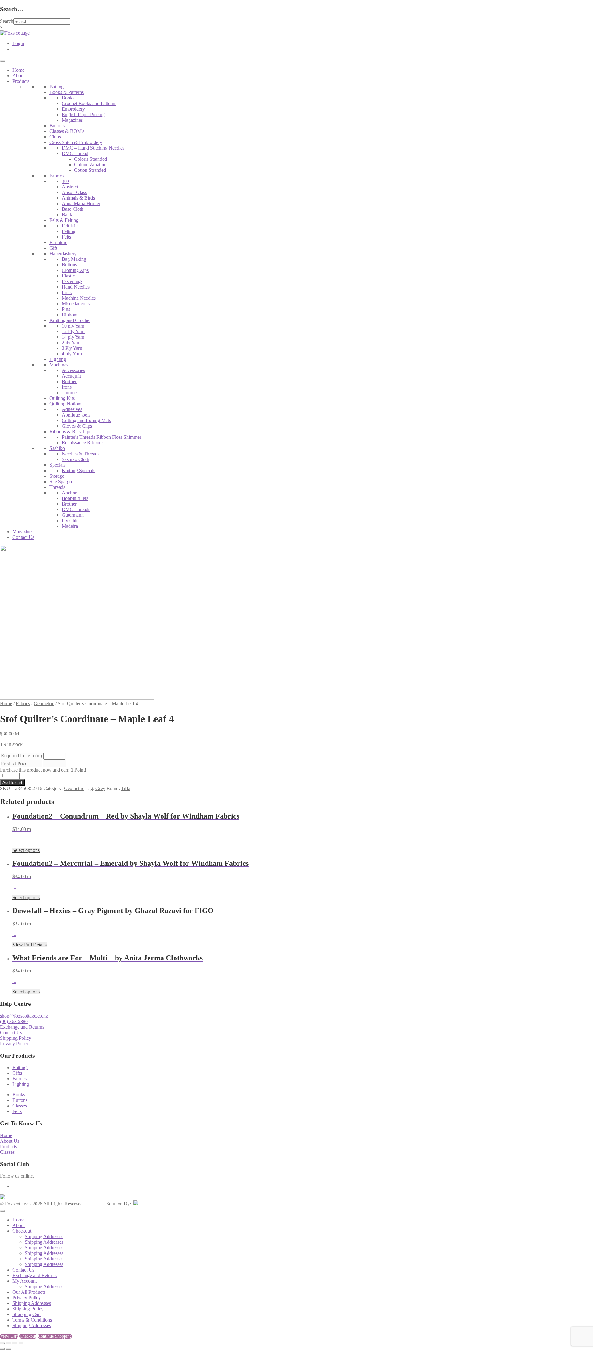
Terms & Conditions (32, 1319)
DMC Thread (75, 153)
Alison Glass (74, 192)
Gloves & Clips (77, 426)
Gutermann (73, 515)
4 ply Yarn (72, 353)
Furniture (58, 242)
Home (18, 70)
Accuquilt (71, 376)
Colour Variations (91, 164)
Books (68, 97)
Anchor (69, 492)
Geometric (44, 703)
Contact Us (23, 537)
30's (65, 181)
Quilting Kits (62, 398)
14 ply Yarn (73, 337)
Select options (26, 850)
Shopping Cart (26, 1314)
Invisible (70, 520)
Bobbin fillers (75, 498)
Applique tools (76, 414)
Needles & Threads (80, 453)
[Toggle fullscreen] (8, 1343)
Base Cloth (72, 209)
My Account (24, 1281)
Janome (69, 392)
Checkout (21, 1231)
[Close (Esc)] (21, 1343)
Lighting (57, 359)
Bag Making (74, 259)
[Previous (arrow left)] (2, 1349)
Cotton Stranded (90, 170)
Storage (56, 476)
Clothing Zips (75, 270)
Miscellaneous (76, 303)
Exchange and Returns (22, 1027)
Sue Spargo (60, 481)
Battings (20, 1067)
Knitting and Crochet (69, 320)
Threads (57, 487)
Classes (19, 1105)
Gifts (17, 1073)
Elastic (68, 275)
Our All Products (28, 1292)
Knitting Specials (78, 470)
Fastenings (72, 281)
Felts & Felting (63, 220)
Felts (66, 236)
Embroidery (73, 109)
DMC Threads (76, 509)
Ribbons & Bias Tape (70, 431)
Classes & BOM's (66, 131)
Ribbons (70, 314)
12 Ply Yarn (73, 331)
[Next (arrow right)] (8, 1349)
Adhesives (72, 409)
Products (20, 81)
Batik (67, 214)
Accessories (73, 370)
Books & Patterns (66, 92)
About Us (9, 1141)
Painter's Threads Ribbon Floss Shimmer (101, 437)
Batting (56, 86)
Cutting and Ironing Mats (86, 420)
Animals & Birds (78, 198)
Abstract (70, 186)
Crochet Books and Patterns (89, 103)
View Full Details (29, 944)
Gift (53, 248)
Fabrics (56, 175)
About (18, 75)
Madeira (70, 526)
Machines (58, 364)
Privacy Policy (14, 1043)
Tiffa (125, 788)
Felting (68, 231)
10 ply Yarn (73, 325)
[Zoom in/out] (2, 1343)
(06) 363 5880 (14, 1021)
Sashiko (57, 448)
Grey (100, 788)
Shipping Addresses (44, 1236)
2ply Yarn (71, 342)
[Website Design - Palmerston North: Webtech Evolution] (135, 1203)
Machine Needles (79, 298)
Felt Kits (70, 225)
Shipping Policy (15, 1038)
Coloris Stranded (90, 159)
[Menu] (2, 61)
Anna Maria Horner (81, 203)
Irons (67, 292)
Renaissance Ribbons (82, 442)
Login (18, 43)
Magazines (72, 120)
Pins (66, 309)
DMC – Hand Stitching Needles (93, 147)
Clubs (55, 136)
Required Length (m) (21, 755)
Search (6, 21)
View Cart (9, 1336)
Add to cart (12, 782)
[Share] (14, 1343)
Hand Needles (76, 287)
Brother (69, 381)
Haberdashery (63, 253)
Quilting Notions (65, 403)
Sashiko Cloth (75, 459)
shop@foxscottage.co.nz (24, 1015)
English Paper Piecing (83, 114)
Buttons (57, 125)
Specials (57, 465)
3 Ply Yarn (72, 348)
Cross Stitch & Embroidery (75, 142)
